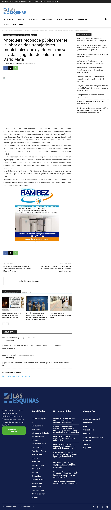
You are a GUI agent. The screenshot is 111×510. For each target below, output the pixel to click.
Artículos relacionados (11, 292)
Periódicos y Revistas (21, 1)
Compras (69, 19)
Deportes (33, 35)
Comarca (20, 19)
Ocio (58, 19)
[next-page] (7, 324)
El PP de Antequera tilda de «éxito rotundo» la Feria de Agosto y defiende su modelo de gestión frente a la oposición (92, 47)
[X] (10, 68)
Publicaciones (10, 25)
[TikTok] (102, 507)
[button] (106, 20)
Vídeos (30, 1)
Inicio (4, 30)
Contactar (42, 1)
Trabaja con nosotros (53, 1)
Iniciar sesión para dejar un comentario (16, 376)
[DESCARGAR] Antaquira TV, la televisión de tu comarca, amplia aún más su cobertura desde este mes (55, 268)
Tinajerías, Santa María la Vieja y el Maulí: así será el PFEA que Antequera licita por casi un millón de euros (92, 88)
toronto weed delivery (10, 338)
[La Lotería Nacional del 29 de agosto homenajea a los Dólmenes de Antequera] (13, 303)
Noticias (7, 19)
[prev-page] (3, 324)
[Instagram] (98, 507)
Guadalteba (47, 19)
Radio (36, 1)
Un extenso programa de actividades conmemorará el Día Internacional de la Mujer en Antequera (17, 268)
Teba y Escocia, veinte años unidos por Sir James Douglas (91, 96)
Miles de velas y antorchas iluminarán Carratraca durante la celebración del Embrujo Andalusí (90, 70)
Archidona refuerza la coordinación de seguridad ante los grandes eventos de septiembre (90, 79)
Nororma (33, 19)
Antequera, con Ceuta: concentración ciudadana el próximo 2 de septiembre (90, 62)
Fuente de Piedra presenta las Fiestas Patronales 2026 (90, 103)
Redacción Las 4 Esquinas (13, 63)
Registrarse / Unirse (7, 1)
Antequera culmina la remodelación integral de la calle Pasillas (60, 315)
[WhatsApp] (15, 68)
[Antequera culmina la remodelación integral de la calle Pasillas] (61, 303)
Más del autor (26, 292)
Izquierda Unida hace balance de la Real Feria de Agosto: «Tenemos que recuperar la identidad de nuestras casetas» (92, 110)
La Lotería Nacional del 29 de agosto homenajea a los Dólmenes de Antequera (11, 315)
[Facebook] (5, 68)
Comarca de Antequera (15, 30)
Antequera (27, 30)
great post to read (9, 355)
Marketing (82, 19)
